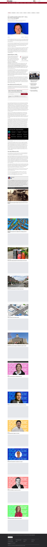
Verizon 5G (38, 12)
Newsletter (17, 2)
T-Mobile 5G (33, 12)
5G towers (21, 2)
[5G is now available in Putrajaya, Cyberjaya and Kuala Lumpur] (34, 76)
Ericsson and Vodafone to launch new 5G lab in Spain (34, 90)
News (10, 2)
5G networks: (13, 12)
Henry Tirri (9, 19)
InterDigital (12, 180)
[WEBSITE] (11, 178)
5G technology (14, 172)
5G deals (25, 2)
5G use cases (13, 2)
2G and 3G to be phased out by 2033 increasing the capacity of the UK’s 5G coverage (35, 88)
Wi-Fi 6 (14, 174)
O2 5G (21, 12)
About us (25, 541)
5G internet (16, 171)
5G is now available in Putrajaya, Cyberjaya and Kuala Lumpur (35, 78)
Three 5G (25, 12)
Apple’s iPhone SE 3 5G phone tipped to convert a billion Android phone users (35, 81)
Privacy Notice (9, 96)
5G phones (28, 2)
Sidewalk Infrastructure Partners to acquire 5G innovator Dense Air (34, 84)
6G (26, 173)
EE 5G (17, 12)
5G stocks (37, 2)
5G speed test (33, 2)
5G (11, 81)
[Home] (8, 3)
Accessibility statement (10, 541)
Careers (16, 541)
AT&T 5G (29, 12)
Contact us (32, 541)
